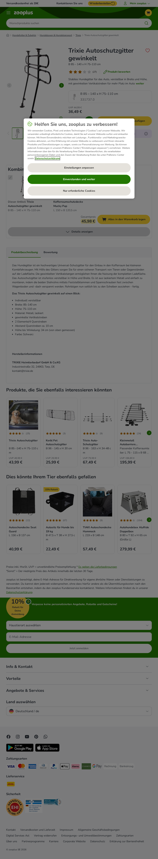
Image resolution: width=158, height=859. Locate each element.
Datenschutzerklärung (47, 158)
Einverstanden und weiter (79, 179)
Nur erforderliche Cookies (79, 191)
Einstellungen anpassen (79, 168)
